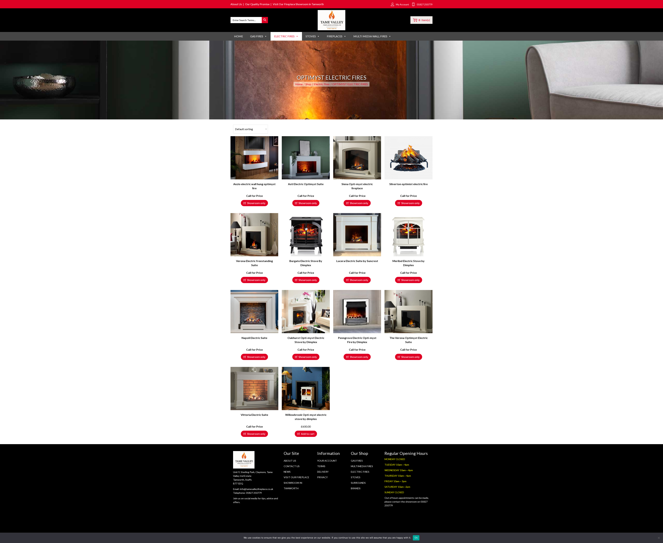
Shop (308, 84)
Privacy (322, 477)
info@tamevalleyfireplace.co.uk (256, 489)
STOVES (311, 36)
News (287, 471)
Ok (416, 537)
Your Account (327, 460)
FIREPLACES (334, 36)
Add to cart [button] (307, 433)
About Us (236, 4)
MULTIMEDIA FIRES (362, 466)
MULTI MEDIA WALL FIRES (370, 36)
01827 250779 (254, 492)
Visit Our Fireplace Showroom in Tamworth (298, 4)
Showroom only (256, 203)
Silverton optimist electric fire (408, 184)
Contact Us (292, 466)
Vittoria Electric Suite (254, 414)
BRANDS (356, 488)
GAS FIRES (256, 36)
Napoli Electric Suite (254, 337)
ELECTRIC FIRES (284, 36)
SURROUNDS (358, 482)
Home (238, 36)
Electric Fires (322, 84)
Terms (321, 466)
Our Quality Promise (257, 4)
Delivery (323, 471)
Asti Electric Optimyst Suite (306, 184)
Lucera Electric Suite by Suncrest (357, 261)
